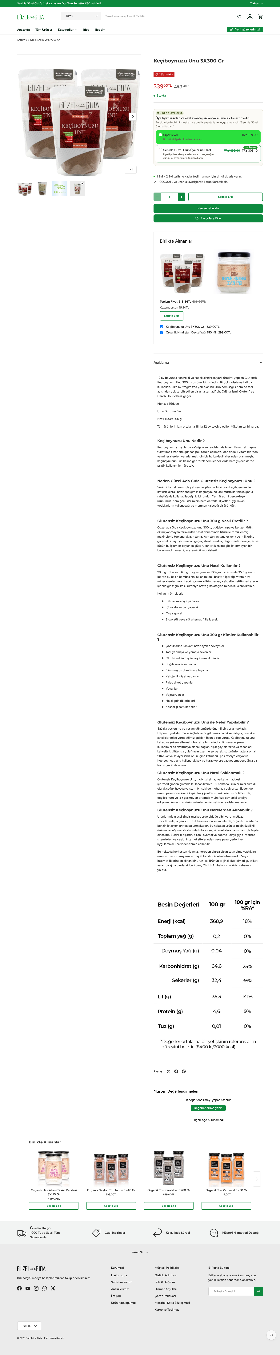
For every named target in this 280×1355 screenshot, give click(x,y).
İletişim (100, 29)
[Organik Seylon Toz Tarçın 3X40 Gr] (111, 1168)
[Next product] (257, 1179)
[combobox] (139, 16)
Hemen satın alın (208, 208)
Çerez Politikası (165, 1296)
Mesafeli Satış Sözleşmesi (172, 1303)
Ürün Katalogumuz (123, 1303)
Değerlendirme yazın (208, 1108)
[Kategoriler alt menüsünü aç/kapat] (76, 29)
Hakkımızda (119, 1275)
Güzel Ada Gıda (34, 1338)
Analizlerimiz (120, 1289)
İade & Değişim (165, 1282)
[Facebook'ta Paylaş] (176, 1071)
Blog (86, 29)
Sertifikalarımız (121, 1282)
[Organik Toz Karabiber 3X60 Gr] (169, 1168)
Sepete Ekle (225, 196)
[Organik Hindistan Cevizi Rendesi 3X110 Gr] (53, 1168)
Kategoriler (66, 29)
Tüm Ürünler (43, 29)
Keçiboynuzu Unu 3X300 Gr (45, 40)
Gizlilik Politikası (166, 1275)
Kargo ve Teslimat (167, 1309)
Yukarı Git (138, 1252)
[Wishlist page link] (239, 17)
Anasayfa (23, 29)
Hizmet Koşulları (166, 1289)
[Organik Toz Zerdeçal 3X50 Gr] (226, 1168)
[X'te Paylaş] (168, 1071)
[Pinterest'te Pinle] (184, 1071)
